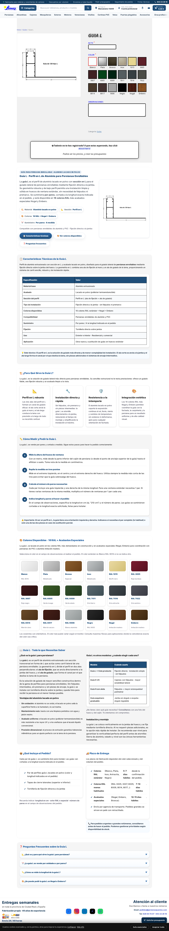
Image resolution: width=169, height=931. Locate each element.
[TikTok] (92, 911)
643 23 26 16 (161, 914)
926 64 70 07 (148, 914)
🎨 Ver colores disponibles (69, 236)
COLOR (91, 55)
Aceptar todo (158, 927)
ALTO (91, 43)
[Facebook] (68, 911)
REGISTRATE (84, 148)
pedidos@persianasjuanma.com (153, 910)
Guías (24, 30)
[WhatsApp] (100, 911)
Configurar (71, 927)
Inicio (19, 30)
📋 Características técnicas (35, 236)
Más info (80, 927)
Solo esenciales (140, 927)
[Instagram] (76, 911)
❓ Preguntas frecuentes (34, 243)
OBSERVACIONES (95, 102)
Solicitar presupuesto (156, 920)
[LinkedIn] (84, 911)
